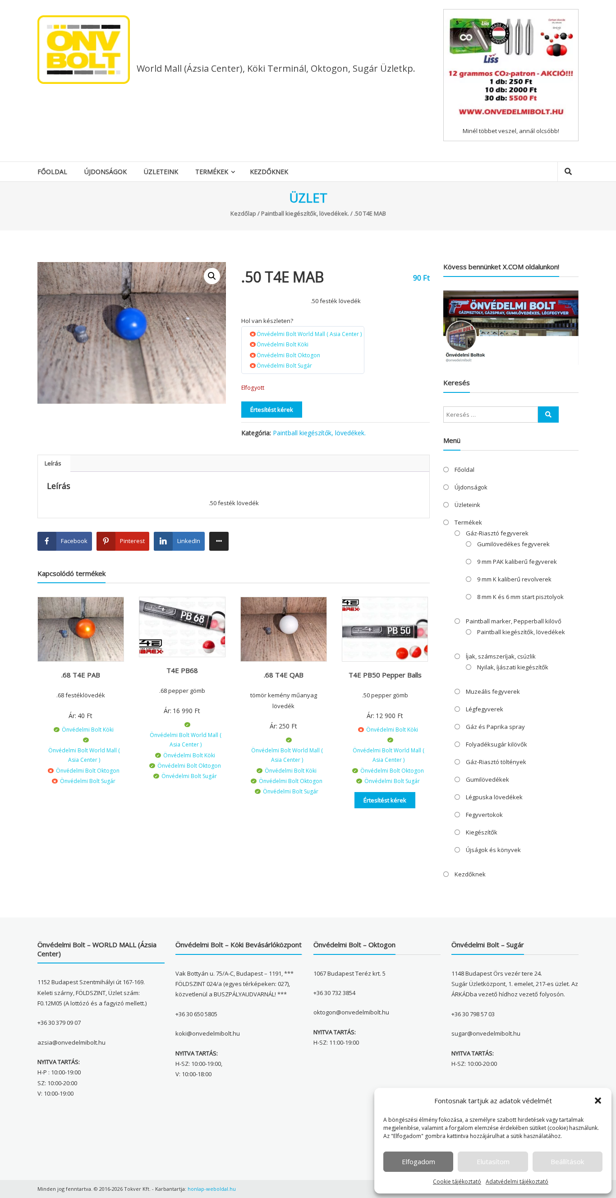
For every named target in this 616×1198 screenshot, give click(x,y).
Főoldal (52, 171)
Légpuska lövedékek (494, 797)
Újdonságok (105, 171)
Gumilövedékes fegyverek (513, 544)
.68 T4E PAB (80, 674)
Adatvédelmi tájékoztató (517, 1181)
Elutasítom (493, 1161)
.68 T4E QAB (283, 674)
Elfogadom (418, 1161)
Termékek (211, 171)
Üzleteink (161, 171)
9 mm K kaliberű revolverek (514, 579)
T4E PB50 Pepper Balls (385, 674)
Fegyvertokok (484, 815)
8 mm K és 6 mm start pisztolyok (520, 597)
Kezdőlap (243, 213)
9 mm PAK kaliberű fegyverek (517, 562)
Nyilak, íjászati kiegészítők (512, 667)
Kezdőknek (269, 171)
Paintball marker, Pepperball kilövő (513, 621)
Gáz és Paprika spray (495, 727)
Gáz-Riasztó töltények (496, 762)
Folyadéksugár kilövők (496, 744)
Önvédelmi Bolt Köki (282, 344)
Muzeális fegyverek (493, 691)
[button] (597, 1100)
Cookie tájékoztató (457, 1181)
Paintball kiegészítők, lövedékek (521, 632)
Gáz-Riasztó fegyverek (497, 533)
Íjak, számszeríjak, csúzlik (501, 656)
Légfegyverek (484, 709)
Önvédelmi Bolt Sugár (284, 365)
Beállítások (567, 1161)
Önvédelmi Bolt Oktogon (288, 355)
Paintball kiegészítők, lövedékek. (305, 213)
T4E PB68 (182, 670)
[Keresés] (548, 414)
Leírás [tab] (53, 463)
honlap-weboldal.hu (212, 1188)
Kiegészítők (481, 832)
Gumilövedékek (487, 779)
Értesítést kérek (271, 409)
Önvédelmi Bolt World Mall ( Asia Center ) (309, 334)
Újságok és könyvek (493, 850)
